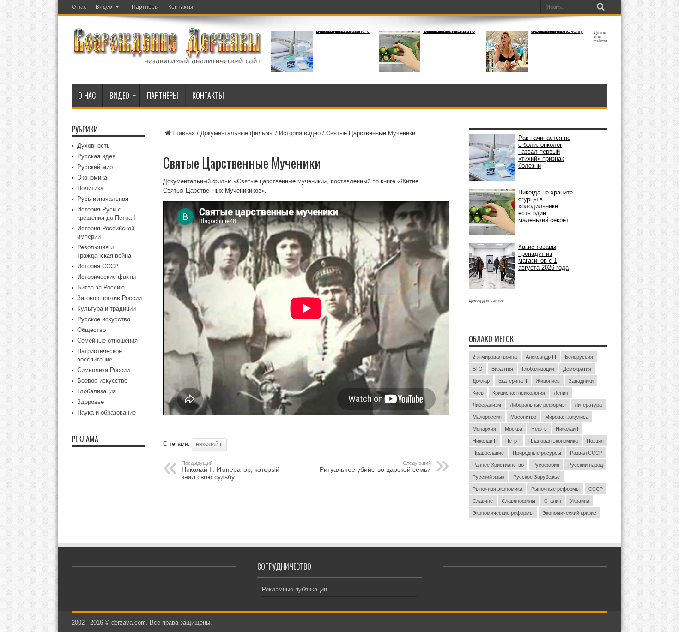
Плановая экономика (553, 441)
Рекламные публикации (294, 589)
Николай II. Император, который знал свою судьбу (230, 470)
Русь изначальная (102, 198)
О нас (79, 7)
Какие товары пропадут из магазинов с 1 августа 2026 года (543, 257)
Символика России (103, 370)
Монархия (484, 429)
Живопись (548, 381)
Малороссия (487, 417)
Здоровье (90, 401)
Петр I (512, 441)
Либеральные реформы (538, 405)
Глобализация (96, 391)
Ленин (561, 393)
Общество (91, 329)
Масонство (523, 417)
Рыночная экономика (497, 489)
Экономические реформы (503, 513)
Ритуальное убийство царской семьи (375, 466)
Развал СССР (586, 453)
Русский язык (488, 477)
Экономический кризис (569, 513)
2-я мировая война (495, 357)
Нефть (539, 429)
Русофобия (546, 465)
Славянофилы (518, 501)
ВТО (478, 369)
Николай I (567, 429)
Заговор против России (109, 298)
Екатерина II (512, 381)
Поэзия (595, 441)
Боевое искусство (102, 380)
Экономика (92, 177)
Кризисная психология (518, 393)
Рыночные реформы (555, 489)
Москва (513, 429)
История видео (300, 133)
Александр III (541, 357)
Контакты (180, 7)
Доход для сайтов (600, 36)
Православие (488, 453)
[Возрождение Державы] (167, 59)
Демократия (577, 369)
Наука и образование (106, 412)
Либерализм (487, 405)
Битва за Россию (101, 287)
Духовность (93, 145)
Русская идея (96, 156)
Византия (502, 369)
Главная (183, 133)
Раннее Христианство (498, 465)
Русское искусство (103, 319)
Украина (579, 501)
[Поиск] (600, 7)
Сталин (552, 501)
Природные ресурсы (537, 453)
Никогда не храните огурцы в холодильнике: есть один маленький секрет (449, 31)
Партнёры (145, 7)
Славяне (483, 501)
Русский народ (585, 465)
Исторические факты (106, 276)
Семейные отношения (107, 340)
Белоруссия (579, 357)
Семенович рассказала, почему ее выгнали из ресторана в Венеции (557, 31)
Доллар (481, 381)
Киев (478, 393)
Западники (581, 381)
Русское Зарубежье (536, 477)
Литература (588, 405)
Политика (90, 188)
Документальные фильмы (236, 133)
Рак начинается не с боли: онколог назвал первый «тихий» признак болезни (343, 31)
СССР (595, 489)
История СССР (98, 266)
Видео (104, 7)
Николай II (209, 444)
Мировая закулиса (566, 417)
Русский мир (95, 166)
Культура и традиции (106, 308)
